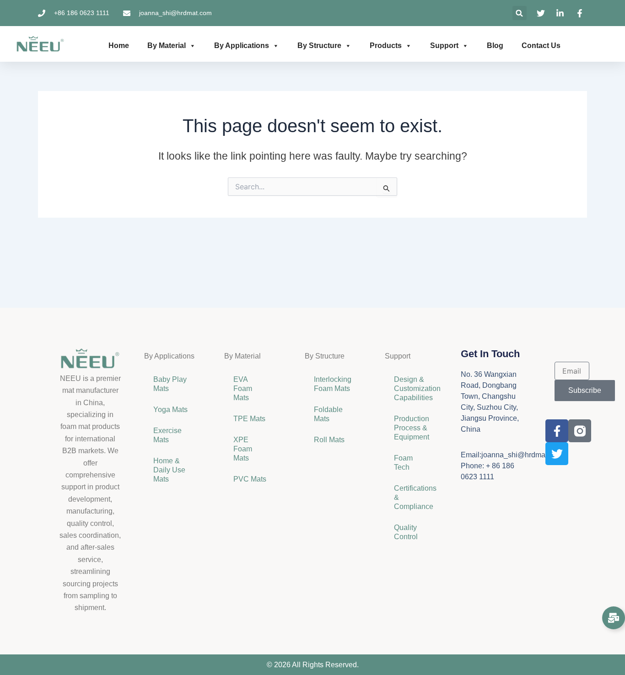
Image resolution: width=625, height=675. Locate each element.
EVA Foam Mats (242, 388)
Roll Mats (329, 440)
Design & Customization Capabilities (416, 388)
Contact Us (541, 45)
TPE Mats (249, 419)
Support (444, 45)
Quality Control (406, 532)
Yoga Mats (170, 409)
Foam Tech (403, 462)
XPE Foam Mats (242, 449)
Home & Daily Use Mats (169, 470)
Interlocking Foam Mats (332, 383)
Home (118, 45)
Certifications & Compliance (415, 497)
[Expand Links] (613, 617)
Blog (495, 45)
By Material (166, 45)
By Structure (319, 45)
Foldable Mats (328, 414)
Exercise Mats (167, 435)
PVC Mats (249, 479)
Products (386, 45)
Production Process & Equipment (412, 428)
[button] (519, 13)
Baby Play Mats (170, 383)
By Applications (241, 45)
